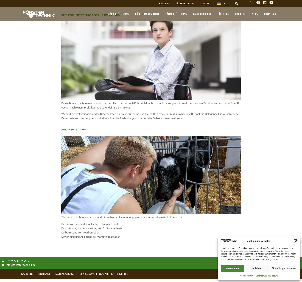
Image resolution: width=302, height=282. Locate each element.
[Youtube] (272, 4)
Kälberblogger (185, 3)
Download (270, 14)
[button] (295, 241)
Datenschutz (261, 276)
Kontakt (206, 3)
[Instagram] (253, 4)
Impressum (273, 276)
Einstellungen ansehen (284, 268)
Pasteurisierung (202, 14)
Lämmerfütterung (176, 14)
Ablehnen (257, 268)
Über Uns (224, 14)
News (255, 14)
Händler (164, 3)
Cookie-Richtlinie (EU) (114, 273)
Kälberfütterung (118, 14)
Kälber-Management (147, 14)
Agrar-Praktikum (73, 129)
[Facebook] (259, 4)
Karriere (240, 14)
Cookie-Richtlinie (247, 276)
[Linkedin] (266, 4)
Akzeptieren (232, 268)
